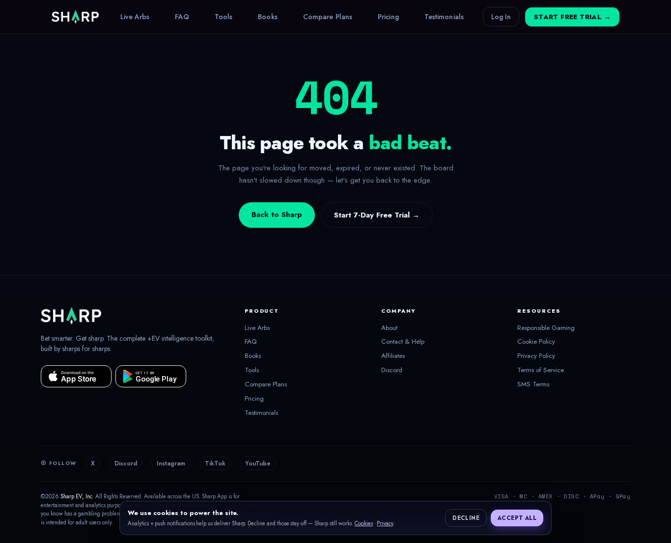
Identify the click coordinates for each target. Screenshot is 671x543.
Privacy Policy (536, 356)
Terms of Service (540, 370)
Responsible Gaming (546, 328)
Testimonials (444, 17)
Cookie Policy (536, 341)
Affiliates (393, 356)
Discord (391, 370)
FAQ (182, 17)
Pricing (388, 17)
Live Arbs (135, 17)
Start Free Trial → (572, 17)
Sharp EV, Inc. (77, 496)
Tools (224, 17)
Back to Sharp (277, 214)
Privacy (385, 523)
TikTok (215, 463)
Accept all (517, 518)
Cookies (364, 523)
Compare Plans (327, 17)
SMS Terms (533, 384)
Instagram (171, 463)
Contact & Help (402, 341)
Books (268, 17)
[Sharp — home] (75, 17)
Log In (501, 17)
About (389, 328)
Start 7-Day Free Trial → (376, 215)
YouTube (258, 463)
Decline (465, 518)
